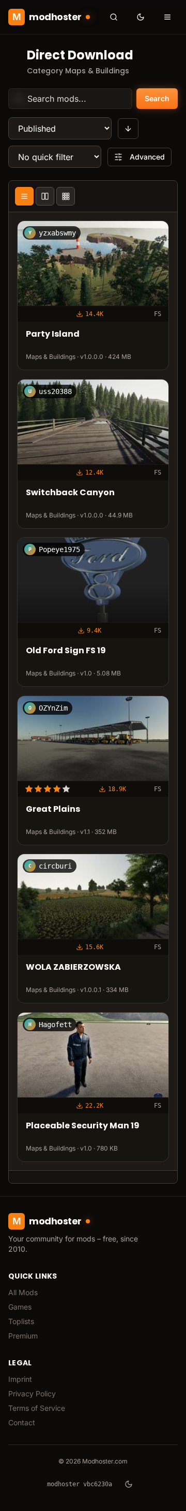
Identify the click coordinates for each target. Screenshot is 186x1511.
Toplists (21, 1321)
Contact (21, 1422)
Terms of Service (36, 1408)
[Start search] (113, 17)
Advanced (147, 156)
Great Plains (53, 809)
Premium (23, 1335)
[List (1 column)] (24, 196)
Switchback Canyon (70, 492)
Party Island (53, 334)
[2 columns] (45, 196)
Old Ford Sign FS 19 (66, 651)
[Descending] (128, 128)
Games (20, 1306)
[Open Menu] (167, 17)
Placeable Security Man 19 (83, 1126)
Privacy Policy (32, 1393)
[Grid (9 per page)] (65, 196)
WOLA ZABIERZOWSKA (73, 967)
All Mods (23, 1292)
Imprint (20, 1379)
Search (157, 98)
